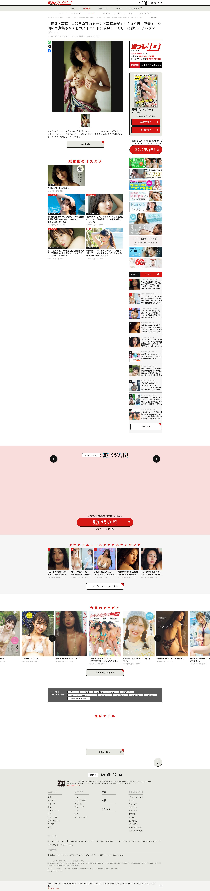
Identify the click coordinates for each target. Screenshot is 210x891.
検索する (140, 3)
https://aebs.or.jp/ (73, 785)
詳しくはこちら (53, 888)
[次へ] (157, 638)
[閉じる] (161, 886)
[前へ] (52, 638)
